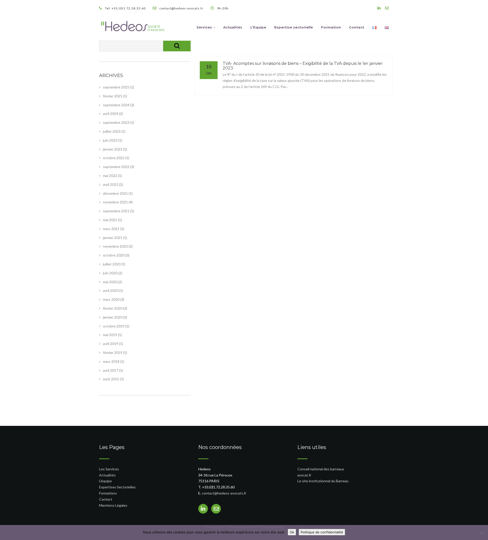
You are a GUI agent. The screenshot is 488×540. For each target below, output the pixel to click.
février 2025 (112, 96)
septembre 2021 (116, 211)
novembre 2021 (115, 202)
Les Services (109, 469)
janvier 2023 (112, 149)
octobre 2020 (114, 255)
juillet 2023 (111, 131)
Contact (356, 27)
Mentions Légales (113, 505)
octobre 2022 (114, 158)
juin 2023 (110, 140)
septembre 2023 (116, 122)
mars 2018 (111, 361)
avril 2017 (110, 370)
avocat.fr (304, 475)
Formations (108, 493)
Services (204, 27)
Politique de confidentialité (322, 532)
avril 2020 (110, 290)
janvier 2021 (112, 237)
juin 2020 (110, 273)
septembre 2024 (116, 105)
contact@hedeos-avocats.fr (224, 493)
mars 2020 (111, 299)
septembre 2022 (116, 166)
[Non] (481, 532)
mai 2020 (110, 282)
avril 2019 (110, 343)
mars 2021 (111, 229)
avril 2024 (110, 113)
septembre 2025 (116, 87)
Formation (331, 27)
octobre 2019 (114, 326)
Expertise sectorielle (293, 27)
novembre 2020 (115, 246)
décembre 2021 (115, 193)
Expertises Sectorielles (117, 487)
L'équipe (105, 481)
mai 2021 (110, 220)
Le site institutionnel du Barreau (322, 481)
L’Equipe (258, 27)
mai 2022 (110, 175)
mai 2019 (110, 335)
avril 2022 (110, 184)
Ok (292, 532)
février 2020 (112, 308)
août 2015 (111, 379)
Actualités (232, 27)
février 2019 (112, 352)
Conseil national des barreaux (320, 469)
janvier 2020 (112, 317)
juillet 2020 (111, 264)
